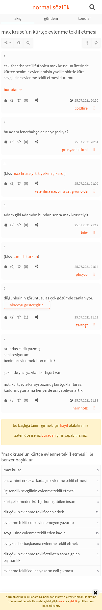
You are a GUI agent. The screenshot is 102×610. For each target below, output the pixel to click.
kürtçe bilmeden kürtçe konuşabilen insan (39, 501)
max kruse (12, 470)
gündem (51, 18)
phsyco (82, 274)
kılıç (84, 232)
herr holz (80, 408)
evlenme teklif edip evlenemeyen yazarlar (38, 522)
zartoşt (82, 324)
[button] (36, 100)
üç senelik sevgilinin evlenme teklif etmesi (39, 491)
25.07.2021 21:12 (86, 225)
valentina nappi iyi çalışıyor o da (61, 191)
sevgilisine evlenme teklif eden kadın (34, 533)
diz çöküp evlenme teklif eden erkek (33, 512)
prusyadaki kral (75, 149)
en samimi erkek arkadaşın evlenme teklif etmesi (45, 480)
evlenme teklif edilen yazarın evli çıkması (38, 570)
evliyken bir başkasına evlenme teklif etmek (40, 543)
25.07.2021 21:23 (86, 317)
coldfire (81, 108)
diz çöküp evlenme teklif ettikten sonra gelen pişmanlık (41, 557)
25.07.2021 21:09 (86, 183)
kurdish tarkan (25, 256)
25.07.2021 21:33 (86, 400)
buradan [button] (48, 435)
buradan (11, 89)
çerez (62, 601)
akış (17, 18)
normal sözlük (51, 7)
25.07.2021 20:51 (86, 142)
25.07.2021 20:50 (86, 100)
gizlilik (73, 601)
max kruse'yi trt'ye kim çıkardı (38, 173)
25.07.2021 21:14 (86, 266)
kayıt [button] (64, 425)
